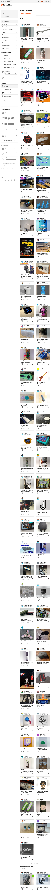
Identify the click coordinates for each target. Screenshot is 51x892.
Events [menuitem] (46, 5)
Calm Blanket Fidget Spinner (26, 641)
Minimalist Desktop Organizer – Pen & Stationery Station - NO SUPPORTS (42, 361)
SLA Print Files (7, 96)
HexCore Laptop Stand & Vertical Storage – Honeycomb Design (43, 684)
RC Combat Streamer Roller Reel (27, 727)
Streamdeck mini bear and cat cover (42, 620)
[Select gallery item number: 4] (28, 100)
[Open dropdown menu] (33, 240)
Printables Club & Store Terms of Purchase (8, 171)
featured (6, 55)
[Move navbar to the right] (49, 5)
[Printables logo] (6, 5)
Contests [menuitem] (37, 5)
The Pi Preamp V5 (26, 555)
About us (6, 176)
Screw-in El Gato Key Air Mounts (42, 490)
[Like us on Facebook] (14, 180)
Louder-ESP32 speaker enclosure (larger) (26, 340)
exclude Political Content (10, 64)
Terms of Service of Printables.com (6, 170)
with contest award (8, 61)
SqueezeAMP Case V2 (26, 383)
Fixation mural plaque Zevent (27, 469)
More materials (7, 119)
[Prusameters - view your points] (42, 1)
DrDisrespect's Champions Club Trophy (25, 512)
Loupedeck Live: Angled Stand (41, 103)
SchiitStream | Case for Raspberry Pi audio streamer (43, 254)
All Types (6, 86)
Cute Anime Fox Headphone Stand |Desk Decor (41, 318)
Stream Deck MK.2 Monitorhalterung (42, 189)
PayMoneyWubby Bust (41, 297)
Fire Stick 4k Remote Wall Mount (27, 39)
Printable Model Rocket (41, 383)
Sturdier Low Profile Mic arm (42, 39)
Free (4, 13)
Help (10, 175)
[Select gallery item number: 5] (29, 100)
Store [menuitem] (21, 5)
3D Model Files (7, 89)
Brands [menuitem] (42, 5)
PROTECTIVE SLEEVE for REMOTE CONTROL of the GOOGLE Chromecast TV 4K (43, 168)
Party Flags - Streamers (24, 404)
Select (15, 77)
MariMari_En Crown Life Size (26, 447)
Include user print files (9, 140)
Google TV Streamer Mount (26, 125)
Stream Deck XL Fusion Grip (41, 82)
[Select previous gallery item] (5, 130)
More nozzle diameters (9, 125)
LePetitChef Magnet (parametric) (42, 792)
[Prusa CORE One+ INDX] (27, 248)
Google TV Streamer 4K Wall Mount (26, 232)
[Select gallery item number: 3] (27, 100)
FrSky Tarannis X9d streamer (42, 577)
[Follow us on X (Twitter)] (5, 180)
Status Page (14, 175)
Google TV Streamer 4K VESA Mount (42, 426)
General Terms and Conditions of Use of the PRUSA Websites (8, 169)
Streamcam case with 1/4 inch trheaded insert (27, 706)
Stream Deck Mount (26, 189)
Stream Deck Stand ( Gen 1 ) (42, 447)
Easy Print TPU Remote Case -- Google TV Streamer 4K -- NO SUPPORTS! (27, 813)
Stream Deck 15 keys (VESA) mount (27, 211)
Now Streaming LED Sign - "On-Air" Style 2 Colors (26, 103)
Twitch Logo (24, 749)
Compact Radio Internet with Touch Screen (42, 275)
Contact (2, 176)
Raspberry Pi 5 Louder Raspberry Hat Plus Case (43, 663)
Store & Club (6, 16)
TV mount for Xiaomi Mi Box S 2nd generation (42, 534)
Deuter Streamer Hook (41, 706)
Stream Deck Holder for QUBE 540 (42, 598)
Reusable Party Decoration (25, 168)
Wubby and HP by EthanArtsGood (41, 211)
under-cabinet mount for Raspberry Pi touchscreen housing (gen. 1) (42, 835)
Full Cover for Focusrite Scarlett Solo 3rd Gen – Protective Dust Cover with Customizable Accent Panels (27, 620)
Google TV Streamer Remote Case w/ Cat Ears (26, 577)
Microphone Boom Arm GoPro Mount (26, 275)
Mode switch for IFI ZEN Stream (26, 792)
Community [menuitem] (30, 5)
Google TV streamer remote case (42, 146)
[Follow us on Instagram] (11, 180)
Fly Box (39, 125)
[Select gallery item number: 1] (41, 57)
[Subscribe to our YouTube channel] (8, 180)
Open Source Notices (4, 175)
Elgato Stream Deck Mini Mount (26, 318)
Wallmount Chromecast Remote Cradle (26, 770)
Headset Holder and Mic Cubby (42, 770)
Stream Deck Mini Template (42, 232)
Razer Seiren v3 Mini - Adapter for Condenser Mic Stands (27, 886)
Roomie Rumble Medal (41, 813)
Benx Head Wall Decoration (41, 727)
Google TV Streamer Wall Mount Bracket (26, 82)
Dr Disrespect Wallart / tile (27, 146)
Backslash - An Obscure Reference (42, 749)
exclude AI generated (9, 67)
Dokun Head (24, 835)
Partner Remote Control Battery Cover (43, 404)
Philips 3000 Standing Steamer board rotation (27, 663)
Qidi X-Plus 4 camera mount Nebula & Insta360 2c (27, 490)
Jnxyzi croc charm (42, 512)
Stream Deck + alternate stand (25, 426)
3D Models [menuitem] (15, 5)
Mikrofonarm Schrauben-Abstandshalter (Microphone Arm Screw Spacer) (41, 555)
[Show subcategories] (16, 24)
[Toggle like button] (22, 41)
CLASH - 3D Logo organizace (26, 856)
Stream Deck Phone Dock (26, 534)
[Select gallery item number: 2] (26, 100)
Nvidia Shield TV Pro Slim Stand (42, 340)
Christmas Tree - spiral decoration (25, 361)
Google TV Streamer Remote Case (26, 60)
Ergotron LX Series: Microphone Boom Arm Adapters (26, 297)
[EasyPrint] (39, 1)
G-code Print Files (8, 92)
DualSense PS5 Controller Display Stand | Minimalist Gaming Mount (42, 886)
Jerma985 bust (41, 60)
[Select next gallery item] (16, 130)
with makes (7, 58)
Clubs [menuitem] (25, 5)
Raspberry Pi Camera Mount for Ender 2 (42, 469)
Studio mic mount (41, 641)
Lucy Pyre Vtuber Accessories (26, 598)
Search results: (26, 10)
